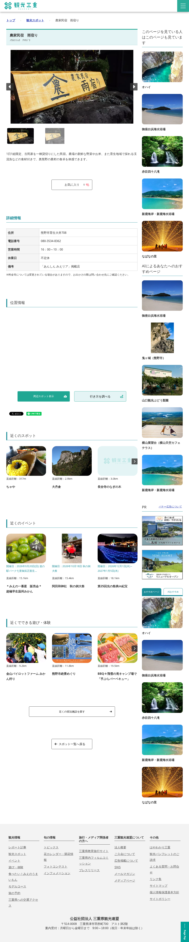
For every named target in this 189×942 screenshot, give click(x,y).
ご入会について (124, 854)
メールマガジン (124, 874)
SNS (117, 867)
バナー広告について (170, 506)
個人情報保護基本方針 (164, 892)
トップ (10, 20)
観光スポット (35, 20)
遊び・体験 (15, 867)
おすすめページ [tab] (151, 591)
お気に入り (75, 185)
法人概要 (120, 847)
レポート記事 (17, 847)
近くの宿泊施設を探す (72, 711)
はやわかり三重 (160, 847)
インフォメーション (57, 873)
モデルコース (17, 886)
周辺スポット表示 (43, 396)
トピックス (51, 847)
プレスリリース (89, 870)
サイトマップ (158, 885)
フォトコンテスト (55, 866)
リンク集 (155, 879)
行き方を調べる (100, 396)
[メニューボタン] (183, 6)
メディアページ (124, 880)
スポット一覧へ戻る (72, 744)
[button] (134, 86)
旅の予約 (14, 893)
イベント (14, 860)
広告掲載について (126, 860)
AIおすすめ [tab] (173, 591)
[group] (26, 469)
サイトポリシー (160, 899)
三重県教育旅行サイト (94, 851)
